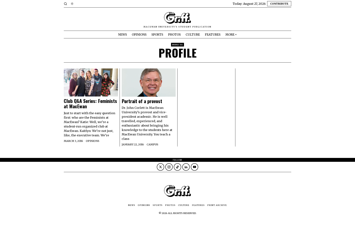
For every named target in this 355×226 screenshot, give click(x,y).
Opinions (92, 141)
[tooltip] (160, 167)
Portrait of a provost (142, 101)
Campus (152, 144)
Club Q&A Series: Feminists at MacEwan (90, 103)
